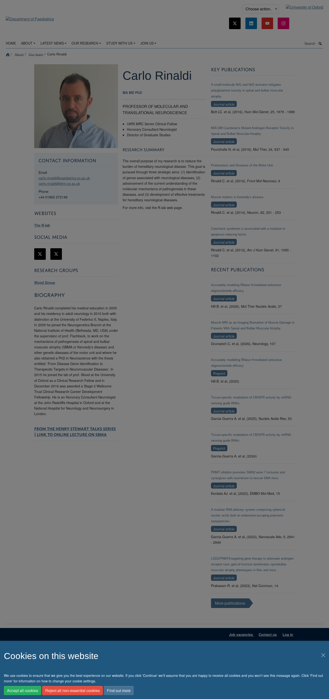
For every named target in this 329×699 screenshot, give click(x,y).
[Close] (323, 655)
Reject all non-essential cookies (72, 690)
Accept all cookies (22, 690)
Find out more (119, 690)
